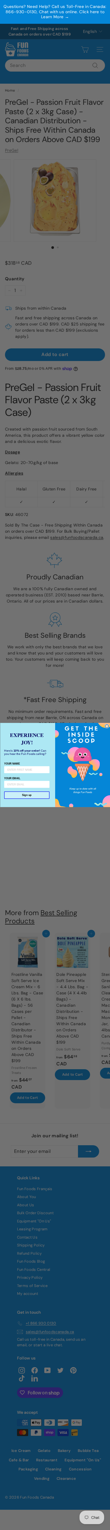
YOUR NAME (12, 763)
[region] (55, 12)
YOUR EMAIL (12, 778)
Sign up (26, 795)
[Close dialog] (107, 726)
